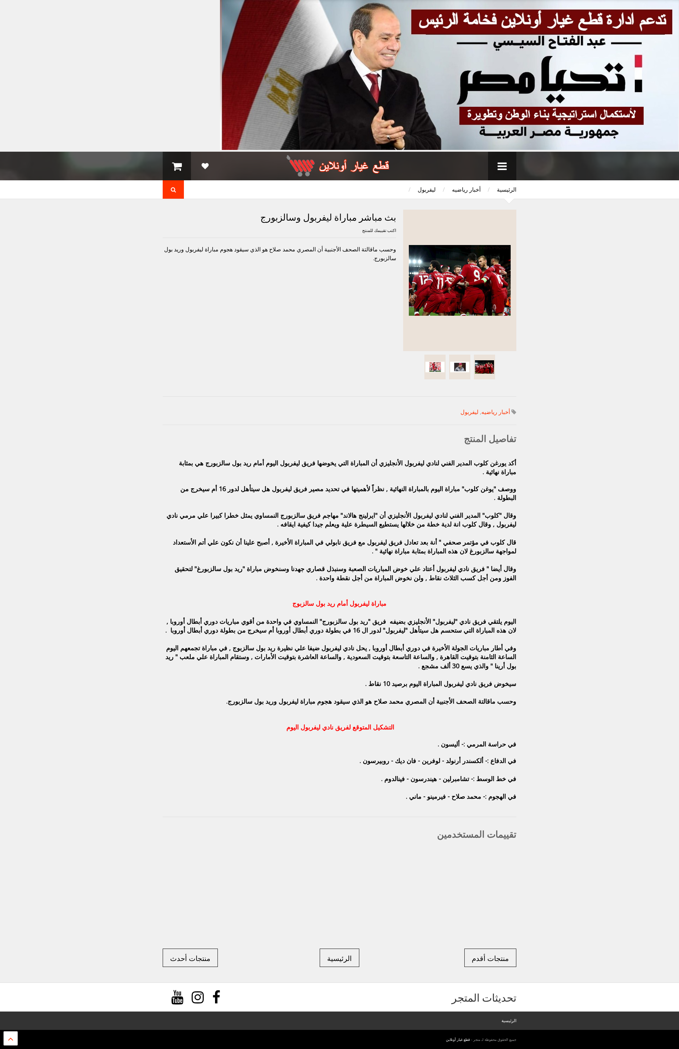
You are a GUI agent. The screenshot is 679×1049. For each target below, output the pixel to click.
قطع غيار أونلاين (458, 1039)
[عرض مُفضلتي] (205, 166)
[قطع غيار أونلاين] (339, 173)
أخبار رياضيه (466, 189)
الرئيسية (506, 189)
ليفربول (427, 189)
